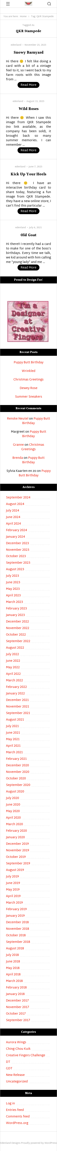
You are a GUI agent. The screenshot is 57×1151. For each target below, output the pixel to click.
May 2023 (13, 589)
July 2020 (12, 798)
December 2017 (17, 1001)
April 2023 (13, 595)
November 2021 (17, 707)
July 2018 (12, 955)
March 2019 (14, 903)
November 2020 (17, 772)
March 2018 (14, 981)
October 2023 (16, 556)
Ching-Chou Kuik (18, 1049)
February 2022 (16, 687)
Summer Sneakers (28, 397)
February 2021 (16, 759)
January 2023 (15, 615)
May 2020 (13, 811)
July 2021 (12, 726)
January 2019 (15, 916)
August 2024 (15, 504)
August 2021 (15, 720)
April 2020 (13, 818)
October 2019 (16, 857)
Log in (10, 1103)
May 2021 (13, 739)
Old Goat (28, 235)
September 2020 (18, 785)
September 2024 (18, 498)
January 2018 (15, 994)
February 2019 (16, 909)
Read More (30, 85)
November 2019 (17, 850)
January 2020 (15, 837)
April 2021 (13, 746)
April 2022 (13, 674)
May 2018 (13, 968)
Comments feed (18, 1117)
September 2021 (18, 713)
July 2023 (12, 576)
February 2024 (16, 530)
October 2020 (16, 778)
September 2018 (18, 942)
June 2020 (13, 805)
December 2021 (17, 700)
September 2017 (18, 1020)
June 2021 (13, 733)
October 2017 (16, 1014)
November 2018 (17, 929)
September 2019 (18, 863)
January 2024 (15, 537)
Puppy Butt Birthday (28, 362)
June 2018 (13, 962)
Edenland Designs (10, 1143)
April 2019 (13, 896)
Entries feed (15, 1110)
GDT (9, 1068)
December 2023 (17, 543)
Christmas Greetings (28, 380)
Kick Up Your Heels (28, 174)
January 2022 (15, 694)
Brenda (17, 458)
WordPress (50, 1143)
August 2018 (15, 948)
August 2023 (15, 569)
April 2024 (13, 524)
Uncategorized (17, 1082)
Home (23, 17)
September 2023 (18, 563)
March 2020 (14, 824)
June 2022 (13, 661)
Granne (18, 445)
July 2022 (12, 654)
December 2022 (17, 622)
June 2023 (13, 582)
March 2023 (14, 602)
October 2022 (16, 635)
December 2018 (17, 922)
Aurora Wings (16, 1042)
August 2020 (15, 792)
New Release (15, 1075)
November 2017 (17, 1007)
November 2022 (17, 628)
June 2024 (13, 517)
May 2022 (13, 667)
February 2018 (16, 988)
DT (8, 1062)
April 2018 (13, 974)
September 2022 (18, 641)
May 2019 (13, 890)
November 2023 (17, 550)
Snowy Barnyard (29, 53)
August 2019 (15, 870)
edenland (16, 45)
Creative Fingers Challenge (25, 1055)
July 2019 (12, 877)
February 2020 (16, 831)
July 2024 (12, 511)
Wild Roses (29, 109)
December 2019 (17, 844)
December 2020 (17, 765)
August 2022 (15, 648)
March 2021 (14, 752)
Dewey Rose (28, 388)
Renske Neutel (17, 419)
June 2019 (13, 883)
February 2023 (16, 609)
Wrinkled (28, 371)
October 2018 (16, 935)
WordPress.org (17, 1123)
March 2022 (14, 680)
